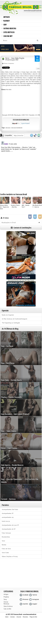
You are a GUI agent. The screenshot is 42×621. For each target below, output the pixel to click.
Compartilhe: (8, 135)
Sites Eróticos (8, 32)
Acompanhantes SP (7, 513)
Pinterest (25, 599)
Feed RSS (25, 604)
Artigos (6, 17)
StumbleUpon (38, 135)
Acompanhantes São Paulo (10, 509)
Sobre (6, 617)
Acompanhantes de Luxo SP (10, 525)
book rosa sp (6, 521)
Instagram (35, 599)
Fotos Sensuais (6, 533)
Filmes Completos (9, 63)
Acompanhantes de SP (8, 529)
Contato (12, 617)
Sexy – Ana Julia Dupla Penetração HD (14, 59)
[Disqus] (21, 165)
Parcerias (25, 617)
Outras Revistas (9, 28)
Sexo (3, 541)
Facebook (25, 595)
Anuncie (19, 617)
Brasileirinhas (6, 537)
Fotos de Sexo (6, 549)
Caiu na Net (7, 36)
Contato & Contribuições (22, 227)
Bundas (4, 545)
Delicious (35, 135)
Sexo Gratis (5, 552)
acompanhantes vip (8, 517)
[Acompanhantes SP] (21, 243)
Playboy (6, 21)
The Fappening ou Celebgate (11, 323)
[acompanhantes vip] (21, 48)
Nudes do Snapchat (8, 315)
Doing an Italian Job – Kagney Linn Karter (4, 206)
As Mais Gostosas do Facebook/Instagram (14, 319)
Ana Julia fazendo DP (16, 127)
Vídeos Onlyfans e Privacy (10, 556)
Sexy (5, 24)
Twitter (31, 135)
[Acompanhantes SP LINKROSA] (21, 268)
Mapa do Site (33, 617)
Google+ (34, 604)
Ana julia (8, 127)
